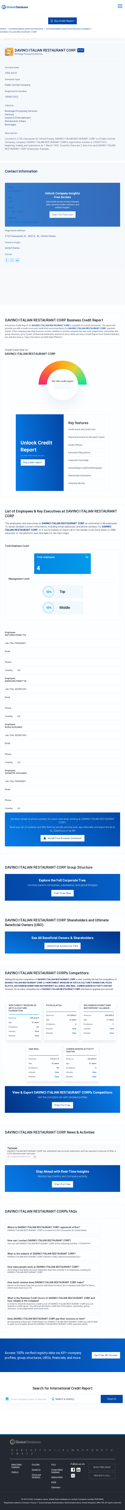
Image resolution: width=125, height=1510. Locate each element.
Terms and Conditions (36, 1475)
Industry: (9, 105)
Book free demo (102, 1467)
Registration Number (16, 91)
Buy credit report (32, 462)
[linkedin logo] (17, 260)
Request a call (102, 1475)
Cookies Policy (57, 1477)
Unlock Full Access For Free (62, 945)
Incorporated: (12, 67)
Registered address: (15, 230)
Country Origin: (13, 242)
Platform (15, 1472)
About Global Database (16, 1465)
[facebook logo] (7, 260)
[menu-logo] (14, 7)
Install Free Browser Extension (65, 838)
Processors (55, 1487)
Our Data (35, 1464)
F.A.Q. (53, 1464)
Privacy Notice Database (57, 1470)
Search (111, 1399)
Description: (11, 133)
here (46, 533)
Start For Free (62, 1105)
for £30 (62, 386)
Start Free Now (62, 893)
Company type (12, 79)
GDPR (53, 1482)
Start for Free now (62, 214)
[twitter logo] (12, 260)
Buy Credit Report (64, 20)
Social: (8, 254)
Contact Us (36, 1469)
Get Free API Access (106, 1355)
